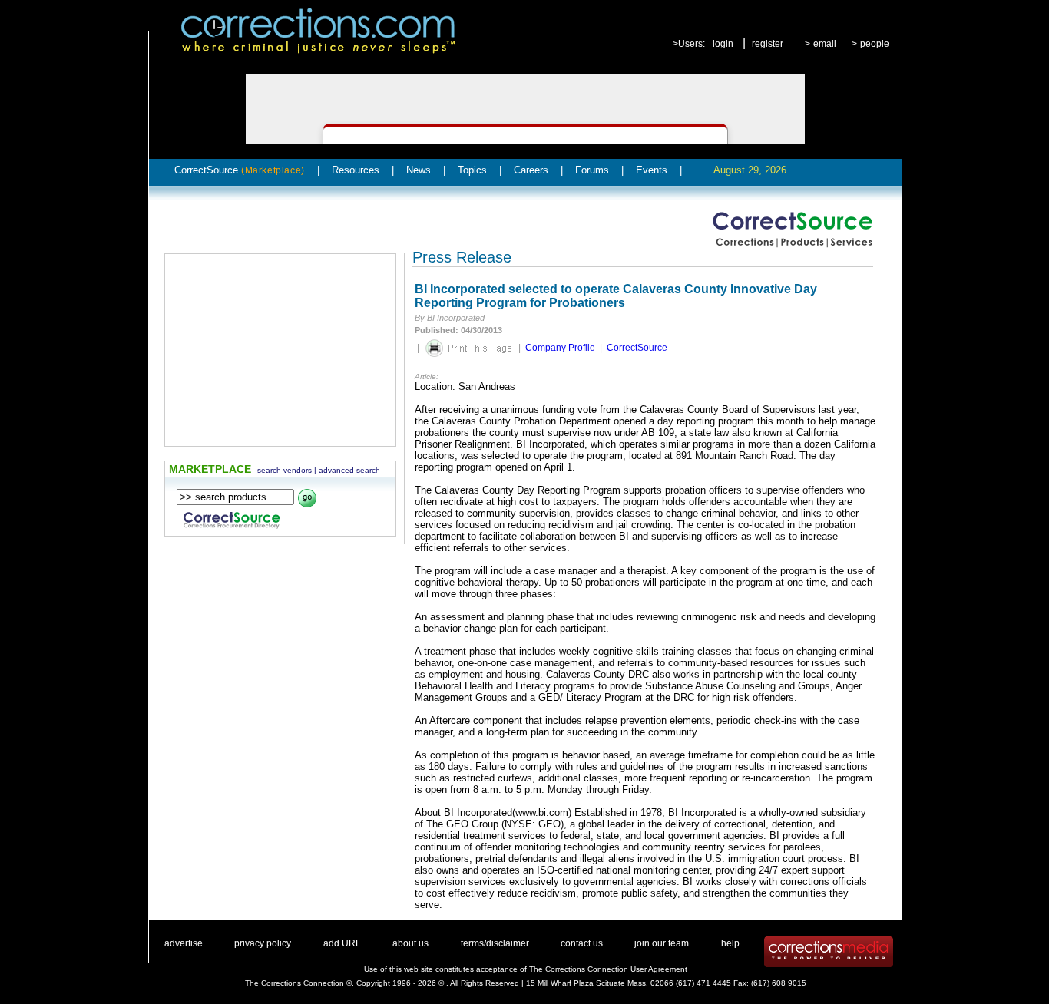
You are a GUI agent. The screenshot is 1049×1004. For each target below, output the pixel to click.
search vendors (284, 470)
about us (410, 943)
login (723, 43)
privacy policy (262, 943)
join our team (661, 943)
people (874, 43)
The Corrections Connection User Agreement (608, 969)
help (730, 943)
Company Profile (560, 347)
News (418, 170)
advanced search (349, 470)
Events (651, 170)
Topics (472, 170)
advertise (183, 943)
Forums (592, 170)
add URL (342, 943)
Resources (355, 170)
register (767, 43)
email (824, 43)
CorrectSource (239, 170)
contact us (582, 943)
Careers (531, 170)
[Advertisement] (280, 350)
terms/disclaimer (495, 943)
